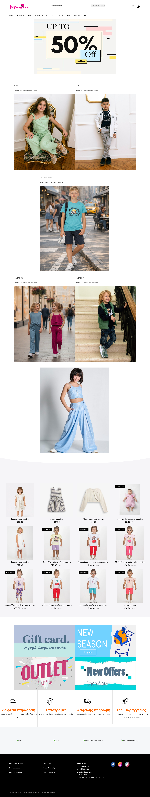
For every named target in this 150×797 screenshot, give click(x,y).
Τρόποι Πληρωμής (49, 772)
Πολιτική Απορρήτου (16, 763)
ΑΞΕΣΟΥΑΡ (59, 15)
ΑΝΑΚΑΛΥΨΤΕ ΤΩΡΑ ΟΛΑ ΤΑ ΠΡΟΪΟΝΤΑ (25, 90)
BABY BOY (80, 278)
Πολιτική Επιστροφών (16, 772)
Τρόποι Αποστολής (49, 768)
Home (11, 15)
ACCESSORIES (46, 177)
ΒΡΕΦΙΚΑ (38, 15)
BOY (77, 85)
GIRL (16, 85)
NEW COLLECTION (73, 15)
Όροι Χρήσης (47, 763)
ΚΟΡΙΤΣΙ (19, 15)
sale (85, 15)
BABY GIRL (18, 278)
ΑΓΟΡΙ (29, 15)
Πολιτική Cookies (15, 768)
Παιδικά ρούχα (27, 792)
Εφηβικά (48, 15)
